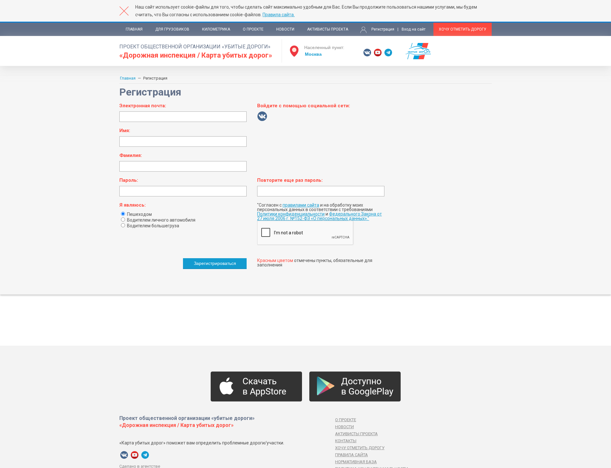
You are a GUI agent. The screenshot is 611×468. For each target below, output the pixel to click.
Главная (134, 29)
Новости (285, 29)
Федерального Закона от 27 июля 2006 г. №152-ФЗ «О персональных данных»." (319, 216)
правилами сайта (301, 205)
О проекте (253, 29)
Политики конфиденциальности (291, 213)
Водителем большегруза (152, 225)
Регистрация (382, 29)
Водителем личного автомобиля (160, 220)
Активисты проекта (327, 29)
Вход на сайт (413, 29)
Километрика (216, 29)
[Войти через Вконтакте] (262, 116)
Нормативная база (356, 461)
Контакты (345, 440)
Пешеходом (139, 214)
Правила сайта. (279, 14)
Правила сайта (351, 454)
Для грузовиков (172, 29)
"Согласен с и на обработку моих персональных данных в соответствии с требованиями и (319, 211)
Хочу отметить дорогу (462, 29)
